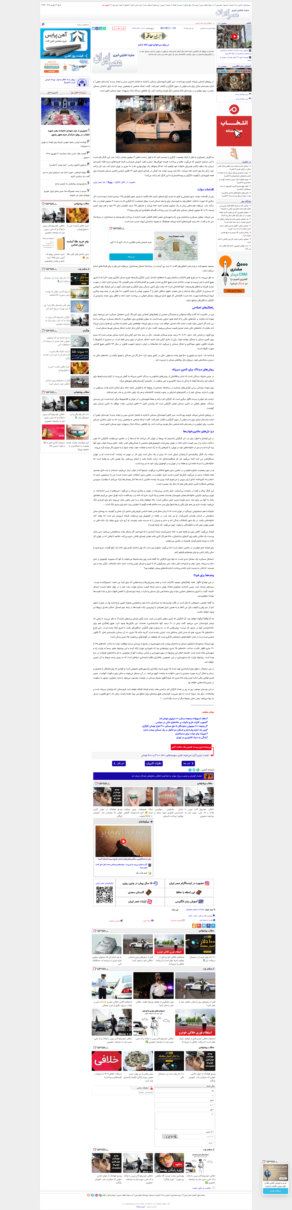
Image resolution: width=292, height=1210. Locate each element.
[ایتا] (194, 926)
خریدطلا (131, 257)
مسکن (201, 916)
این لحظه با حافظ (185, 892)
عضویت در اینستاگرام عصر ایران (186, 883)
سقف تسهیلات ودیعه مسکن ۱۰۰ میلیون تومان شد (183, 719)
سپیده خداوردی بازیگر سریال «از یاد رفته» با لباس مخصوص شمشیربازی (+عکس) (234, 174)
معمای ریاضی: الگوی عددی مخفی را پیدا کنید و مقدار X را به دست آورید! (235, 227)
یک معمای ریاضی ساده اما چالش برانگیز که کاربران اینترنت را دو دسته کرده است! (234, 221)
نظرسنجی (219, 5)
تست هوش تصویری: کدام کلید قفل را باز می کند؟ (235, 247)
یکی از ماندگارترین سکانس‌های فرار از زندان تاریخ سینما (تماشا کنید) (124, 859)
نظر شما (210, 1086)
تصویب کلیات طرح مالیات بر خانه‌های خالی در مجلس (181, 722)
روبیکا (110, 182)
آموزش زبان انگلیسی (186, 901)
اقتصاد (174, 5)
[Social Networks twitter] (194, 770)
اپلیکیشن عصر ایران (104, 883)
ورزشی (163, 5)
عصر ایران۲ (187, 1195)
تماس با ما (238, 5)
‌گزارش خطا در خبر (119, 28)
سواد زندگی (187, 5)
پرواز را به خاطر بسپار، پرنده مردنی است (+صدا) (60, 81)
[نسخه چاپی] (162, 28)
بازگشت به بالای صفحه (202, 1188)
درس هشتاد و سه (242, 94)
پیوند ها (195, 5)
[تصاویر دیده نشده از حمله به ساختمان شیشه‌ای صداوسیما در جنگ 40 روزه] (234, 36)
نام (213, 1090)
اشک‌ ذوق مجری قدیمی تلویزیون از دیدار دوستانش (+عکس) (235, 188)
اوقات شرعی (203, 5)
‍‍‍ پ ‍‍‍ (172, 28)
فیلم (121, 5)
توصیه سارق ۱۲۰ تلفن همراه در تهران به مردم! (235, 59)
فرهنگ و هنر (147, 5)
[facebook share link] (97, 28)
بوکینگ (141, 1092)
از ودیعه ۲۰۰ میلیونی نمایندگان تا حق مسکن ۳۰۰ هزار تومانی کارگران (174, 726)
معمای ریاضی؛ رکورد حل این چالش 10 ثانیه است (234, 241)
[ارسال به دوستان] (164, 28)
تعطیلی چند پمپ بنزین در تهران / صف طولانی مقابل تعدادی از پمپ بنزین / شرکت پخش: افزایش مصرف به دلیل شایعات (171, 23)
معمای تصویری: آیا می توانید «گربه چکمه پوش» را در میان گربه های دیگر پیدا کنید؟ (235, 214)
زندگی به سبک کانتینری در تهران (191, 738)
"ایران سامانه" (140, 1206)
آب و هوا (211, 5)
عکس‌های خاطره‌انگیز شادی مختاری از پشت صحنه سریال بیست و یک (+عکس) (236, 194)
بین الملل (156, 5)
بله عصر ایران (99, 182)
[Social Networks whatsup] (198, 770)
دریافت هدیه (275, 1191)
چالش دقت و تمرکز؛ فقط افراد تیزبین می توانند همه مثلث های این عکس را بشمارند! (235, 207)
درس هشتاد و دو (242, 99)
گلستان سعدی (136, 892)
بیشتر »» (222, 23)
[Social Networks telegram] (190, 770)
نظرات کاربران (153, 763)
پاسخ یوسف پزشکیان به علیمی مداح (71, 183)
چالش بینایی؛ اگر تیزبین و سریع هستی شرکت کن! (236, 234)
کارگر (190, 916)
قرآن (132, 5)
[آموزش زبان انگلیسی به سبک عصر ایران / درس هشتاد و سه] (234, 80)
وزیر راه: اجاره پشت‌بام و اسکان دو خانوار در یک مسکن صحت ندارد (175, 730)
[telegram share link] (100, 28)
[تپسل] (110, 228)
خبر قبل (120, 763)
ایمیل (212, 1100)
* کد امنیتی (210, 1132)
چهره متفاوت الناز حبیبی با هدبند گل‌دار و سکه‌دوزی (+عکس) (235, 181)
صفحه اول (247, 5)
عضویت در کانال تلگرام (125, 182)
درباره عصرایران (176, 1195)
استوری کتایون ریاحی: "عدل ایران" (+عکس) (67, 165)
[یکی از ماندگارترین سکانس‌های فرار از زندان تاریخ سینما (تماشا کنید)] (123, 841)
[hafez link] (153, 35)
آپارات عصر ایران (137, 901)
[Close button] (287, 1161)
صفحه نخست (211, 28)
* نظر (212, 1109)
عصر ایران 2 (114, 5)
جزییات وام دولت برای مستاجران (191, 734)
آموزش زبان (105, 5)
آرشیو (231, 5)
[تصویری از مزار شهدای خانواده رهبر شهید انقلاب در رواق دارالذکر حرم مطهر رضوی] (65, 111)
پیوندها (145, 1195)
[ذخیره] (166, 28)
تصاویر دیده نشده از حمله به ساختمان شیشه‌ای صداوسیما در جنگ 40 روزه (235, 52)
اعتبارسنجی (149, 1092)
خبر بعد (186, 763)
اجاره (195, 916)
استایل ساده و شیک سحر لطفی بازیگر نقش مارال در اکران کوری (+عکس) (234, 168)
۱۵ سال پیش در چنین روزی (137, 883)
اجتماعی (202, 28)
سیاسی (180, 5)
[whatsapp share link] (104, 28)
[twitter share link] (93, 28)
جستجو (226, 5)
